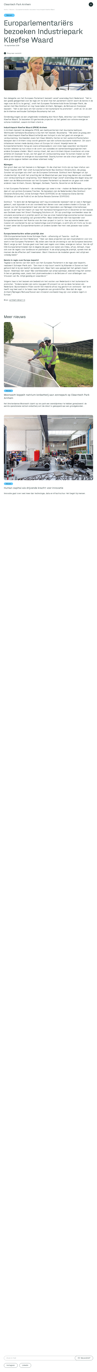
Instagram (11, 1365)
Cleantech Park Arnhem (17, 4)
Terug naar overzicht (12, 53)
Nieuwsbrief (84, 1358)
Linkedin (25, 1365)
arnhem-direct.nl (17, 300)
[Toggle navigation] (91, 4)
